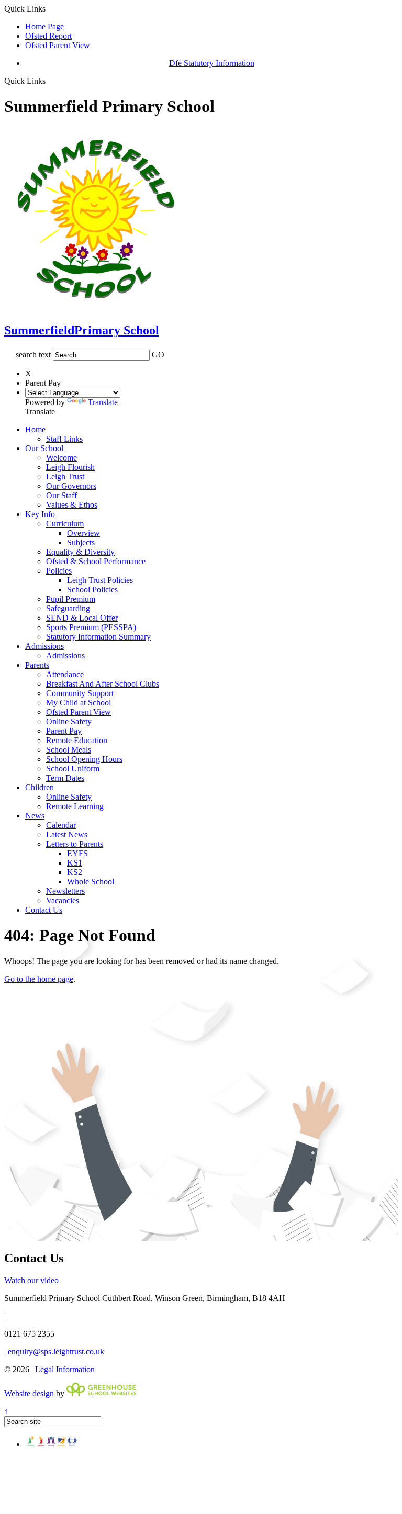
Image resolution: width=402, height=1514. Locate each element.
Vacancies (62, 900)
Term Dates (65, 777)
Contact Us (43, 909)
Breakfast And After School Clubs (102, 683)
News (34, 815)
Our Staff (61, 495)
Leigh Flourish (70, 467)
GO (158, 354)
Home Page (44, 26)
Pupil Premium (70, 599)
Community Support (80, 693)
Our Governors (71, 485)
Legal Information (65, 1369)
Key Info (40, 514)
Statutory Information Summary (98, 636)
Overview (83, 533)
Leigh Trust (65, 476)
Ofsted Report (48, 35)
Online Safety (69, 721)
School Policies (92, 589)
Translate (103, 402)
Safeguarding (68, 608)
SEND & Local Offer (82, 617)
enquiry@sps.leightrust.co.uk (56, 1351)
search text (33, 354)
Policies (59, 570)
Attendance (65, 674)
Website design (29, 1393)
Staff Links (64, 438)
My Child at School (78, 702)
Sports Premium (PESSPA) (91, 627)
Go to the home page (38, 978)
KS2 (74, 872)
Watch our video (31, 1280)
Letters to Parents (74, 843)
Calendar (61, 825)
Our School (44, 448)
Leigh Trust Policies (100, 580)
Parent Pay (64, 730)
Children (39, 787)
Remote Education (76, 740)
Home (35, 429)
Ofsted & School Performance (96, 561)
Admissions (44, 646)
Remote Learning (75, 806)
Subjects (81, 542)
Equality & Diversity (80, 551)
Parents (37, 664)
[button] (49, 80)
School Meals (68, 749)
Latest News (66, 834)
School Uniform (72, 768)
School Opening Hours (84, 759)
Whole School (90, 881)
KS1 (74, 862)
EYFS (77, 853)
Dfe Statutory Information (211, 63)
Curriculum (65, 523)
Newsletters (65, 891)
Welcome (61, 457)
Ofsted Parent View (57, 45)
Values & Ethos (71, 504)
